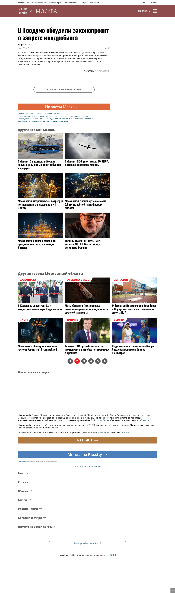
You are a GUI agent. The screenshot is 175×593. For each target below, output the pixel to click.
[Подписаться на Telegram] (144, 2)
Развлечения (28, 509)
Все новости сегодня (33, 372)
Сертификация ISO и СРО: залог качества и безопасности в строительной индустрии (53, 116)
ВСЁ (72, 555)
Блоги (22, 500)
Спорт (84, 2)
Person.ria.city (71, 2)
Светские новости (22, 461)
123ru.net (152, 2)
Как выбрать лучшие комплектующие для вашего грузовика (43, 121)
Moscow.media (39, 2)
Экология (94, 2)
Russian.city (23, 2)
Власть (23, 473)
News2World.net (25, 48)
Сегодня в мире (30, 518)
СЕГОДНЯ (112, 555)
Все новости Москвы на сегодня (64, 89)
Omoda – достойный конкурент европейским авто (39, 113)
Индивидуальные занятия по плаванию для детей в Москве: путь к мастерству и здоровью (55, 119)
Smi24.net (104, 420)
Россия (23, 482)
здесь (126, 432)
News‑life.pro (55, 2)
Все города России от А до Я (87, 543)
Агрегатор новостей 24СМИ (88, 466)
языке (100, 432)
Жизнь (23, 491)
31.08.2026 (143, 11)
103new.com (144, 420)
